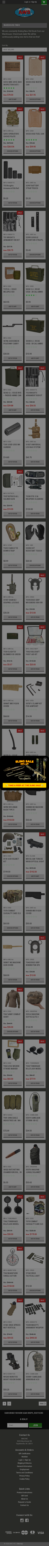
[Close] (45, 759)
